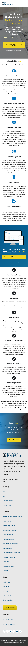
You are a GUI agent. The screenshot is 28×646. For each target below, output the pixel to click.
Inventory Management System (13, 517)
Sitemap (5, 591)
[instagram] (14, 631)
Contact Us (6, 582)
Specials (5, 570)
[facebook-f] (4, 631)
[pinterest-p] (20, 631)
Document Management (10, 543)
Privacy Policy (7, 505)
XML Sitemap (7, 595)
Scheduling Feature (9, 526)
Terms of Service (8, 501)
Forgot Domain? (10, 608)
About (5, 496)
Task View (6, 561)
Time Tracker (7, 521)
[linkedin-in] (7, 631)
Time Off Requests (9, 557)
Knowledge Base (8, 600)
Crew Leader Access (9, 530)
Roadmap (6, 586)
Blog (4, 492)
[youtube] (17, 631)
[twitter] (10, 631)
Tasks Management (9, 539)
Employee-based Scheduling (11, 552)
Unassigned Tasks (8, 566)
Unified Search (7, 548)
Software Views (8, 534)
